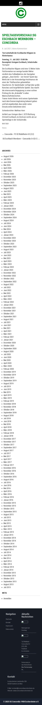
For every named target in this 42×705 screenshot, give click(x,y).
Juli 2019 (7, 386)
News (4, 128)
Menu (4, 24)
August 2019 (8, 383)
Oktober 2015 (9, 509)
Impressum (9, 626)
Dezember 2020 (10, 343)
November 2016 (10, 471)
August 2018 (8, 415)
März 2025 (8, 200)
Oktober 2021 (9, 313)
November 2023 (10, 241)
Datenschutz (10, 629)
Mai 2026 (7, 165)
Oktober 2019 (9, 377)
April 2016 (7, 491)
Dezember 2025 (10, 177)
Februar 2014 (9, 567)
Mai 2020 (7, 360)
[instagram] (20, 3)
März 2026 (8, 171)
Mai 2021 (7, 328)
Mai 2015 (7, 523)
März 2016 (8, 494)
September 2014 (10, 546)
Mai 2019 (7, 392)
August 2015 (8, 514)
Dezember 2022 (10, 273)
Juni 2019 (7, 389)
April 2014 (7, 561)
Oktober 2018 (9, 410)
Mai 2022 (7, 293)
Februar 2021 (9, 337)
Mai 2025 (7, 194)
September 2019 (10, 380)
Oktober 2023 (9, 244)
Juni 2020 (7, 357)
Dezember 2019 (10, 372)
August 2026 (8, 156)
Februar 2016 (9, 497)
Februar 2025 (9, 203)
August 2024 (8, 220)
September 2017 (10, 447)
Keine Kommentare (19, 48)
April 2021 (7, 331)
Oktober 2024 (9, 214)
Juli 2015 (7, 517)
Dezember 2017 (10, 439)
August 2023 (8, 249)
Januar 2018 (8, 436)
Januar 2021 (8, 340)
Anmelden (7, 598)
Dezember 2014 (10, 538)
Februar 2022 (9, 302)
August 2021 (8, 319)
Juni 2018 (7, 421)
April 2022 (7, 296)
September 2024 (10, 217)
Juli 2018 (7, 418)
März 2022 (8, 299)
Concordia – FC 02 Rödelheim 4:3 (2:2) (18, 134)
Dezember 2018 (10, 404)
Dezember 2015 (10, 503)
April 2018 (7, 427)
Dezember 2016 (10, 468)
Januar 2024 (8, 235)
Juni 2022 (7, 290)
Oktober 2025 (9, 182)
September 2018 (10, 412)
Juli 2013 (7, 587)
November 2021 (10, 311)
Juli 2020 (7, 354)
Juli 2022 (7, 287)
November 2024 (10, 212)
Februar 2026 (9, 174)
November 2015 (10, 506)
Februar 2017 (9, 465)
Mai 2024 (7, 229)
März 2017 (8, 462)
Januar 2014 (8, 570)
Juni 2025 (7, 191)
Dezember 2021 (10, 308)
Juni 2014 (7, 555)
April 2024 (7, 232)
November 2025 (10, 179)
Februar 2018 (9, 433)
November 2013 (10, 576)
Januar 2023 (8, 270)
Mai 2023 (7, 258)
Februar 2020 (9, 369)
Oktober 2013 (9, 578)
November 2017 (10, 442)
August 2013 (8, 584)
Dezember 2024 (10, 209)
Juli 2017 (7, 453)
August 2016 (8, 479)
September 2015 (10, 511)
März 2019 (8, 398)
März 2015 (8, 529)
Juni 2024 (7, 226)
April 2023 (7, 261)
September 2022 (10, 281)
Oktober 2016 (9, 474)
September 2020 (10, 348)
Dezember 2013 (10, 573)
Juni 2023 (7, 255)
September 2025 (10, 185)
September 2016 (10, 477)
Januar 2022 (8, 305)
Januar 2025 (8, 206)
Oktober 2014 (9, 543)
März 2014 (8, 564)
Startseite (9, 619)
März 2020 (8, 366)
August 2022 (8, 284)
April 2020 (7, 363)
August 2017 (8, 450)
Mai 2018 (7, 424)
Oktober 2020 (9, 345)
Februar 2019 (9, 401)
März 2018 (8, 430)
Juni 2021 (7, 325)
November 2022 (10, 276)
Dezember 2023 (10, 238)
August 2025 (8, 188)
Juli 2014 (7, 552)
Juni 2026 (7, 162)
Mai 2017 (7, 456)
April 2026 (7, 168)
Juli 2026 (7, 159)
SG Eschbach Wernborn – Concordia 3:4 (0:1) (21, 139)
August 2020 (8, 351)
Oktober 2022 (9, 278)
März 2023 (8, 264)
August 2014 (8, 549)
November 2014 (10, 541)
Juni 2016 (7, 485)
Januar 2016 (8, 500)
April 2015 (7, 526)
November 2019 (10, 375)
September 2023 (10, 246)
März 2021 (8, 334)
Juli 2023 (7, 252)
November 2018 (10, 407)
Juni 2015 (7, 520)
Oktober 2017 (9, 444)
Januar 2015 (8, 535)
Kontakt (8, 622)
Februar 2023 (9, 267)
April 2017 (7, 459)
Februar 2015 (9, 532)
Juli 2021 (7, 322)
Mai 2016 (7, 488)
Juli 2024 (7, 223)
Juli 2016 (7, 482)
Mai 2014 (7, 558)
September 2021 (10, 316)
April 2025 (7, 197)
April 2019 (7, 395)
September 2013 (10, 581)
